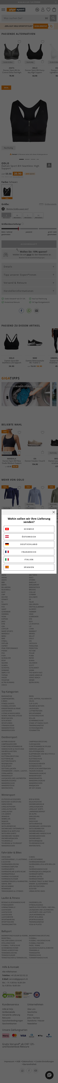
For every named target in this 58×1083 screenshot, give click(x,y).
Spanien (29, 567)
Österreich (29, 536)
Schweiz (29, 529)
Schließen (54, 512)
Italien (29, 559)
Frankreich (29, 552)
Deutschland (29, 544)
